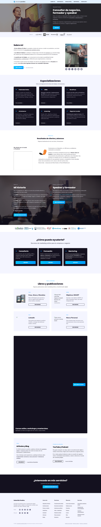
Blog (67, 515)
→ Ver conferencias (59, 202)
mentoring (55, 19)
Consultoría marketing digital (22, 523)
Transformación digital (58, 503)
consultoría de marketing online (32, 50)
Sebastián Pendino (46, 503)
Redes (44, 517)
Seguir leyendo (19, 211)
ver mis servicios (29, 67)
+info (28, 506)
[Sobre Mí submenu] (55, 1)
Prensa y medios (46, 508)
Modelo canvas (69, 505)
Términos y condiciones (83, 523)
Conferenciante (46, 505)
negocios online (24, 451)
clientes (43, 61)
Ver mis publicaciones (20, 215)
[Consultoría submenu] (71, 1)
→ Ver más (56, 27)
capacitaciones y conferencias (21, 59)
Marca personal (57, 515)
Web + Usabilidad (58, 510)
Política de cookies (76, 523)
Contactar (43, 103)
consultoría (72, 17)
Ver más (25, 262)
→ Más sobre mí (19, 67)
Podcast (67, 510)
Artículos (44, 515)
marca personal (33, 456)
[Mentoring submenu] (79, 1)
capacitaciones (78, 17)
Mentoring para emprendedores (72, 254)
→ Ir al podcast (58, 461)
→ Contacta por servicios (50, 486)
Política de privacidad (68, 523)
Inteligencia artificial (58, 508)
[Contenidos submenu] (63, 1)
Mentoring (56, 517)
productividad (19, 456)
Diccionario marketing (58, 505)
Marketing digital (57, 512)
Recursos (67, 517)
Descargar (38, 304)
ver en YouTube (69, 461)
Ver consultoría (19, 103)
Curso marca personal (70, 503)
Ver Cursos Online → (79, 384)
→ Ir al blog (21, 462)
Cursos (67, 512)
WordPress (45, 510)
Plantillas (68, 508)
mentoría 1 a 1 (49, 53)
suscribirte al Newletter (33, 462)
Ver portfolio (69, 103)
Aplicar (75, 262)
